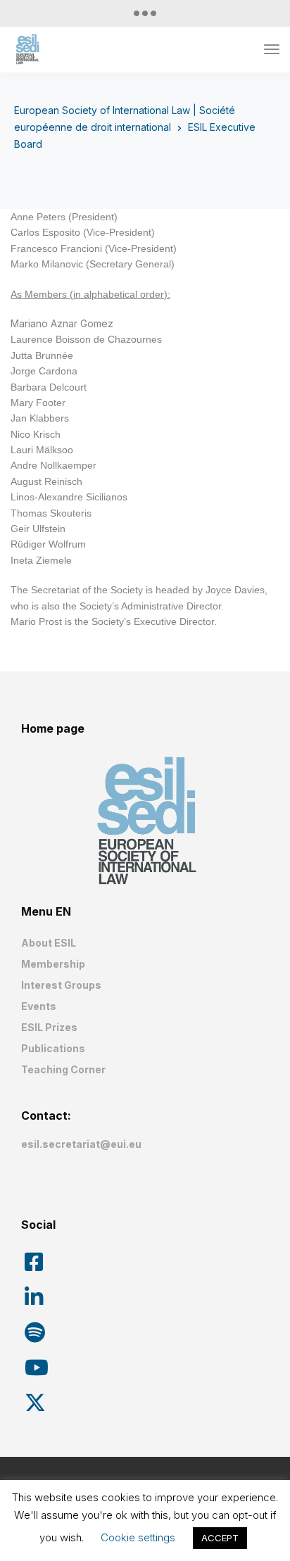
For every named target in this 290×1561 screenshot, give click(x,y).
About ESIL (48, 943)
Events (38, 1006)
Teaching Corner (63, 1069)
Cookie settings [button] (138, 1537)
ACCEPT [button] (220, 1537)
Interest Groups (61, 985)
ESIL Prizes (49, 1027)
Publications (53, 1048)
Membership (53, 964)
